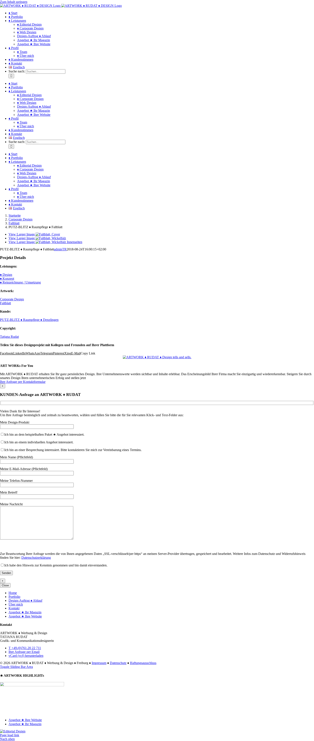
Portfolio (14, 596)
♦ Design (6, 274)
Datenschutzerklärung (36, 557)
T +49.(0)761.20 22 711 (25, 648)
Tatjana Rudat (9, 336)
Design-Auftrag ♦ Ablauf (25, 600)
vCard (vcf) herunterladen (26, 655)
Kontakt (14, 608)
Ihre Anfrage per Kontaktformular (22, 382)
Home (13, 593)
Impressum (99, 663)
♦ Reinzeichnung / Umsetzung (20, 282)
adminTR (60, 249)
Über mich (16, 604)
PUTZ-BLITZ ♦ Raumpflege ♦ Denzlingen (29, 320)
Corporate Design (12, 299)
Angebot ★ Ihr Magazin (25, 612)
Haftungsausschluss (143, 663)
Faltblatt (5, 303)
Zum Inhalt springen (13, 2)
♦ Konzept (7, 278)
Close (5, 585)
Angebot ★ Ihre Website (25, 616)
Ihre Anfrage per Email (24, 652)
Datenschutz (118, 663)
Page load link (9, 735)
